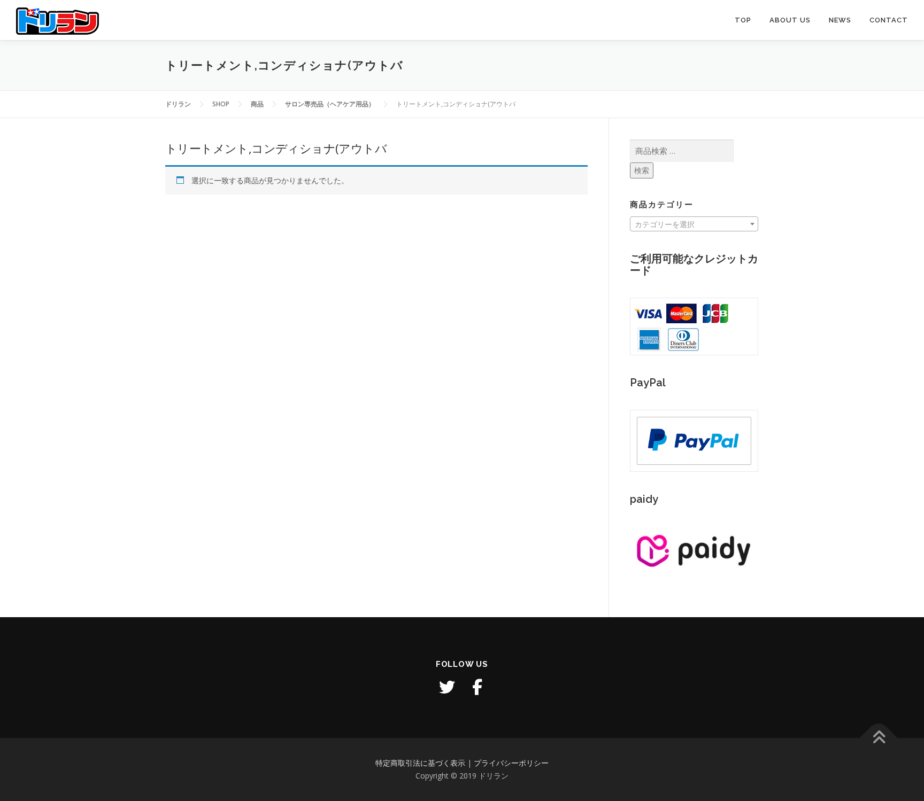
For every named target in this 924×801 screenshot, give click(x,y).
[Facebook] (477, 687)
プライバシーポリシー (511, 763)
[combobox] (694, 223)
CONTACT (888, 20)
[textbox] (694, 224)
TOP (743, 20)
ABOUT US (790, 20)
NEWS (840, 20)
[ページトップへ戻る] (879, 738)
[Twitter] (447, 687)
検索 (641, 170)
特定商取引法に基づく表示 (420, 763)
